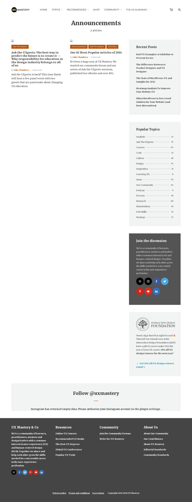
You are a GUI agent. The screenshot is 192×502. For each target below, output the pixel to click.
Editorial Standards (155, 449)
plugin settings (150, 408)
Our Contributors (153, 439)
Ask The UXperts (20, 47)
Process (140, 195)
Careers (140, 147)
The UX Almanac (136, 9)
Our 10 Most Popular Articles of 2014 (96, 52)
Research (141, 201)
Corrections (98, 493)
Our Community (144, 185)
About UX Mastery (154, 444)
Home (43, 9)
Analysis (140, 136)
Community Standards (156, 455)
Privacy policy (59, 493)
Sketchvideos (143, 206)
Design (140, 163)
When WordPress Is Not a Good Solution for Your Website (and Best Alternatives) (153, 102)
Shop (96, 9)
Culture (140, 158)
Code (139, 152)
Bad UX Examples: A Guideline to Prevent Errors (154, 56)
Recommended (76, 9)
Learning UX (143, 174)
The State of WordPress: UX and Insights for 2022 (154, 80)
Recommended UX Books (70, 439)
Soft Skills (112, 47)
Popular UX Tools (65, 455)
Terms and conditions (79, 493)
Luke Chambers (21, 70)
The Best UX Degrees (68, 444)
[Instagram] (148, 281)
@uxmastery (104, 393)
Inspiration (142, 168)
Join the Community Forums (115, 433)
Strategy (140, 217)
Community (111, 9)
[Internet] (140, 281)
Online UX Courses (66, 433)
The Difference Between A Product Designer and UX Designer (150, 68)
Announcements (79, 47)
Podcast (140, 190)
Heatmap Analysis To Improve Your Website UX (153, 90)
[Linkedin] (156, 291)
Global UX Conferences (69, 449)
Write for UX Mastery (112, 439)
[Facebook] (156, 281)
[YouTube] (148, 291)
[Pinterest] (140, 291)
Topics (56, 9)
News (139, 179)
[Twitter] (164, 281)
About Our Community (156, 433)
